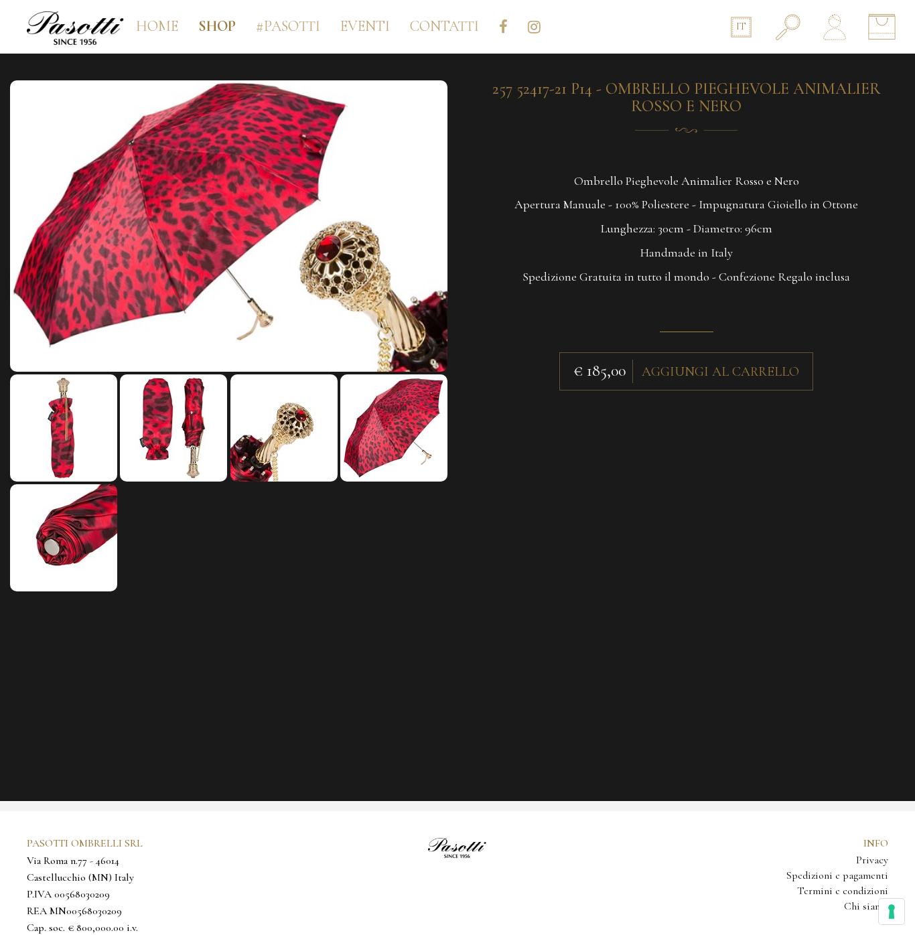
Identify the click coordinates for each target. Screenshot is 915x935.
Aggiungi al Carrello (720, 372)
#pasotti (288, 26)
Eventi (365, 26)
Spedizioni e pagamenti (837, 875)
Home (157, 26)
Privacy (872, 860)
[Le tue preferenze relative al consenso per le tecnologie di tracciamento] (891, 911)
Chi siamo (866, 906)
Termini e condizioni (842, 890)
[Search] (787, 27)
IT (741, 26)
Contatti (444, 26)
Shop (217, 26)
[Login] (834, 27)
